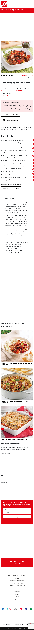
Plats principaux (16, 9)
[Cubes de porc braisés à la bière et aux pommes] (17, 384)
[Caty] (15, 609)
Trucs (17, 596)
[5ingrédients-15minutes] (9, 609)
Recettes (8, 9)
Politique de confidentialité (17, 585)
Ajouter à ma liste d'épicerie (11, 188)
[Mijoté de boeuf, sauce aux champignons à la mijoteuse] (17, 346)
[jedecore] (26, 609)
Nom (3, 475)
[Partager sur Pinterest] (6, 75)
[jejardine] (31, 609)
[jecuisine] (21, 609)
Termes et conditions (17, 583)
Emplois (17, 578)
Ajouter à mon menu (12, 120)
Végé (22, 9)
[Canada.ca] (27, 624)
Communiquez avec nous (17, 573)
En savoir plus (17, 562)
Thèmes (17, 594)
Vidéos (17, 599)
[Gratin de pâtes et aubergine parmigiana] (17, 422)
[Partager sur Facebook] (1, 75)
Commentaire (6, 453)
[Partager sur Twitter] (4, 75)
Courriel (4, 483)
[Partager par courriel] (12, 75)
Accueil (3, 9)
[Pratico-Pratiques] (3, 609)
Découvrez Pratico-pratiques (17, 575)
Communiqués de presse (17, 580)
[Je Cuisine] (4, 4)
